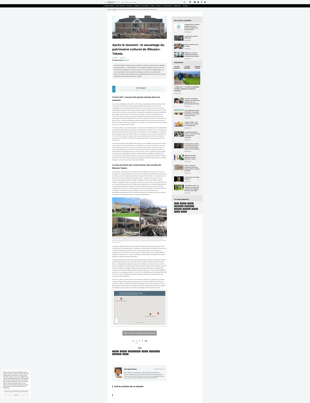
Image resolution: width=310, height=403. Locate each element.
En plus (185, 6)
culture (190, 203)
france (177, 211)
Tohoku (115, 351)
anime (184, 211)
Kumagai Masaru (120, 60)
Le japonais (177, 6)
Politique (137, 6)
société (183, 203)
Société (152, 6)
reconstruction (154, 351)
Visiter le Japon (109, 6)
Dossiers (129, 6)
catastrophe (116, 354)
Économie (145, 6)
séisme (145, 351)
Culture (158, 6)
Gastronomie (167, 6)
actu (176, 203)
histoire (195, 209)
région (125, 354)
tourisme (177, 209)
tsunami (123, 351)
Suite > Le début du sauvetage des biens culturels (139, 333)
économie (186, 209)
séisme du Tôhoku (134, 351)
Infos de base (120, 6)
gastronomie (189, 206)
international (178, 206)
